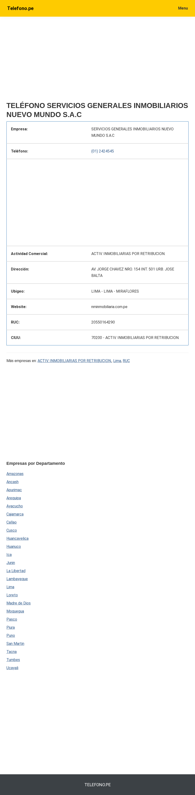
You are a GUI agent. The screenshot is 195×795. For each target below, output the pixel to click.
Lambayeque (17, 579)
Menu (183, 8)
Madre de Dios (18, 603)
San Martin (15, 643)
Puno (10, 635)
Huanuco (13, 546)
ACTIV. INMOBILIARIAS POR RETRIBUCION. (75, 360)
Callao (11, 522)
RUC (126, 360)
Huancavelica (17, 538)
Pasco (11, 619)
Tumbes (13, 660)
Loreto (12, 595)
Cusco (11, 530)
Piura (10, 627)
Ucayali (12, 668)
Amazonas (15, 473)
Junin (10, 562)
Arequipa (13, 498)
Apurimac (14, 490)
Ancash (12, 482)
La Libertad (15, 571)
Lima (117, 360)
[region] (97, 61)
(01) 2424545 (102, 151)
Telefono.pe (20, 8)
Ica (9, 554)
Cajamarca (15, 514)
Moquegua (15, 611)
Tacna (11, 651)
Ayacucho (14, 506)
